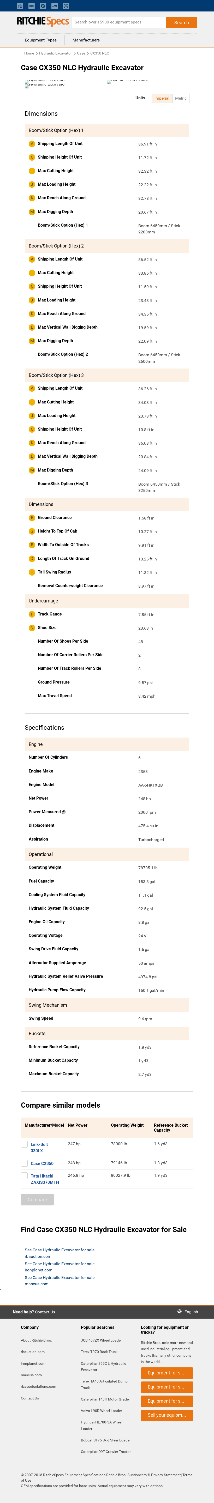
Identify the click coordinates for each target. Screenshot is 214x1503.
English (193, 1311)
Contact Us (45, 1311)
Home (29, 53)
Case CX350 (42, 1163)
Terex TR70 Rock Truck (99, 1352)
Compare (37, 1199)
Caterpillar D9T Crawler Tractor (106, 1452)
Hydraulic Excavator (55, 53)
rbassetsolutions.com (38, 1386)
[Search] (181, 22)
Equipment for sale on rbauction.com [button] (170, 1372)
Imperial (161, 98)
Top (204, 1495)
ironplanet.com (33, 1363)
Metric (181, 98)
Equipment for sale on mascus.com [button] (170, 1401)
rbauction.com (33, 1352)
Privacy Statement (166, 1475)
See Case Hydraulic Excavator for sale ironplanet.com (59, 1266)
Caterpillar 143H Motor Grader (105, 1399)
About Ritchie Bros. (36, 1340)
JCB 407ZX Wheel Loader (101, 1340)
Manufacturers (86, 40)
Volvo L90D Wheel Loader (101, 1411)
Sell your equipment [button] (168, 1415)
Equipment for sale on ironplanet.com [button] (170, 1387)
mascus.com (31, 1375)
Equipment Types (41, 40)
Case (81, 53)
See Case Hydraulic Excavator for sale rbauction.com (59, 1253)
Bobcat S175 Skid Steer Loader (106, 1440)
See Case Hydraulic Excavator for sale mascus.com (59, 1280)
